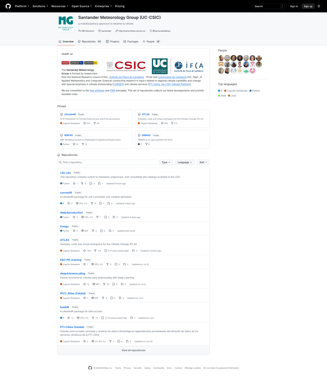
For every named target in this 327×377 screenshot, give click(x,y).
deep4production (71, 212)
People (153, 41)
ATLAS (64, 240)
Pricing (119, 6)
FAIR (112, 90)
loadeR (64, 307)
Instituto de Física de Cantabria (126, 77)
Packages (132, 41)
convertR (66, 192)
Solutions (39, 6)
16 (107, 284)
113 (175, 123)
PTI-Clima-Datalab (72, 327)
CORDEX (118, 84)
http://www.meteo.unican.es (132, 31)
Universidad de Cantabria (172, 77)
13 (72, 318)
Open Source (80, 6)
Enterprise (102, 6)
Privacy (127, 368)
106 (166, 123)
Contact (178, 368)
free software (97, 90)
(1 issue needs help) (119, 250)
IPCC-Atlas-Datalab (73, 293)
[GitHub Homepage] (90, 368)
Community (158, 368)
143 (88, 123)
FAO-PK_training (70, 259)
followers (88, 31)
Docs (169, 368)
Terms (118, 368)
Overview (68, 41)
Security (138, 368)
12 (85, 144)
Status (147, 368)
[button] (166, 162)
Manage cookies (193, 368)
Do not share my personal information (221, 368)
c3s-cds (65, 172)
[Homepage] (8, 6)
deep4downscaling (72, 273)
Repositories (91, 41)
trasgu (64, 226)
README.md (67, 54)
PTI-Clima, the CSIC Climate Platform (169, 84)
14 (76, 144)
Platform (20, 6)
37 (106, 318)
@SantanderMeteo (161, 31)
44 (97, 123)
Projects (114, 41)
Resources (58, 6)
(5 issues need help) (117, 318)
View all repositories (133, 350)
